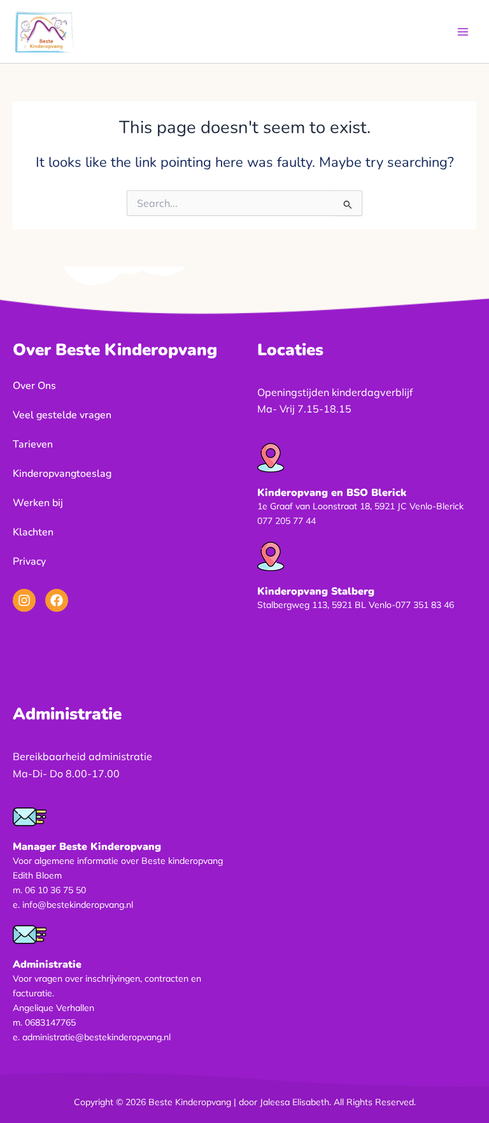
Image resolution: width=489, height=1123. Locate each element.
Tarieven (33, 444)
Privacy (29, 561)
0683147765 (50, 1022)
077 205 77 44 (286, 520)
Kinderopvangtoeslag (62, 474)
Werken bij (38, 503)
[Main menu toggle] (463, 31)
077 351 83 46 (424, 605)
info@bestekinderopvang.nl (77, 904)
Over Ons (34, 386)
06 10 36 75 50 (55, 890)
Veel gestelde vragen (62, 415)
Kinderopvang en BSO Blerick (331, 493)
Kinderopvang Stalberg (315, 591)
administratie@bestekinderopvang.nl (96, 1037)
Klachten (33, 532)
